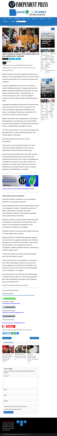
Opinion (49, 18)
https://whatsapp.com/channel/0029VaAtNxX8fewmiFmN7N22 (18, 188)
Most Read (34, 18)
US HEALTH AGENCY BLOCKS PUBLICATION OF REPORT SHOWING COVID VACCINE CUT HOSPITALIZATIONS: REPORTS (47, 63)
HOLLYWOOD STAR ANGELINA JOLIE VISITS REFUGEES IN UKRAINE (20, 356)
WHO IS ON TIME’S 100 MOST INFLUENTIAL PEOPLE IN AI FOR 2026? (47, 110)
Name (5, 389)
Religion (18, 58)
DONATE (13, 21)
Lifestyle (5, 21)
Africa (23, 18)
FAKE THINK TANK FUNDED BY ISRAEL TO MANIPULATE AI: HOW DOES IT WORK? (43, 111)
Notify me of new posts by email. (13, 409)
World (10, 18)
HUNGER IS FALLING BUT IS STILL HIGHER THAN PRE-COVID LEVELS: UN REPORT (47, 37)
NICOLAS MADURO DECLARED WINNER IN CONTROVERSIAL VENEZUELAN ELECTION (8, 357)
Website (6, 400)
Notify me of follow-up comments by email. (16, 406)
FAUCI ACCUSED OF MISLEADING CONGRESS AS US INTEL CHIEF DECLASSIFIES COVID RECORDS (43, 61)
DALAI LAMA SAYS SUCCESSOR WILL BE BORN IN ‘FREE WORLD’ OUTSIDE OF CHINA (35, 338)
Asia (29, 18)
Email (5, 395)
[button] (4, 62)
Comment (7, 376)
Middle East (17, 18)
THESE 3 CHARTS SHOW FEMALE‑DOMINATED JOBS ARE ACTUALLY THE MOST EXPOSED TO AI (47, 86)
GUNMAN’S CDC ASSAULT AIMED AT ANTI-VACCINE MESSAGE (52, 58)
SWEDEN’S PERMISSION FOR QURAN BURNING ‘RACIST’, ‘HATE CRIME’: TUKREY (32, 357)
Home (4, 18)
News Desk (42, 18)
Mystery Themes (29, 434)
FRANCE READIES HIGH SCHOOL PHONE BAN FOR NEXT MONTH (52, 110)
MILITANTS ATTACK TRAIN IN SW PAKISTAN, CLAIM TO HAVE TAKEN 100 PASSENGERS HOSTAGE (7, 338)
